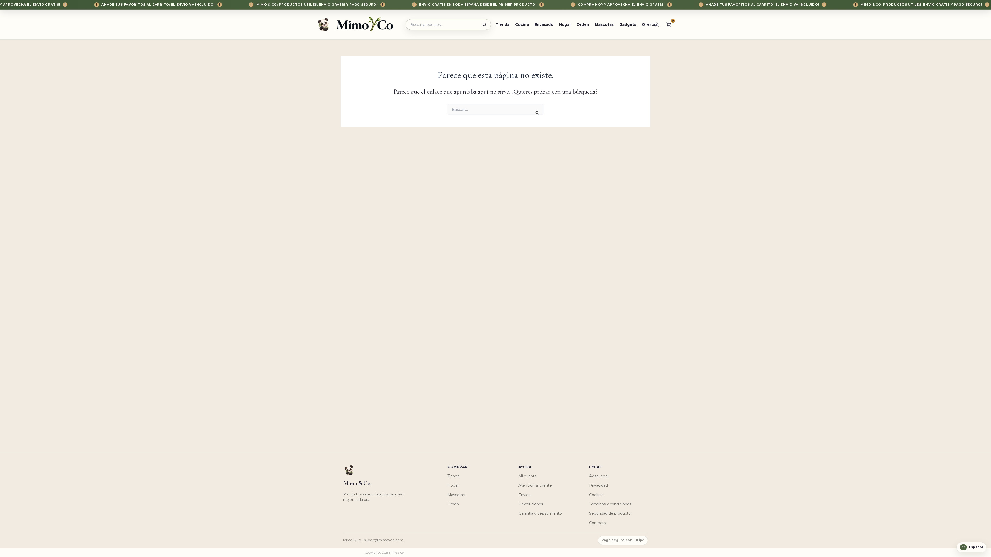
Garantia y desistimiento (540, 513)
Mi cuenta (527, 476)
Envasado (543, 24)
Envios (524, 495)
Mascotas (604, 24)
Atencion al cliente (535, 485)
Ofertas (649, 24)
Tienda (502, 24)
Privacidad (598, 485)
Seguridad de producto (610, 513)
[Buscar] (484, 24)
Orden (583, 24)
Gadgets (627, 24)
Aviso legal (598, 476)
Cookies (596, 495)
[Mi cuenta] (657, 24)
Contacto (597, 523)
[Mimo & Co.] (357, 24)
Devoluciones (530, 504)
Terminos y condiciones (610, 504)
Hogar (565, 24)
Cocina (522, 24)
